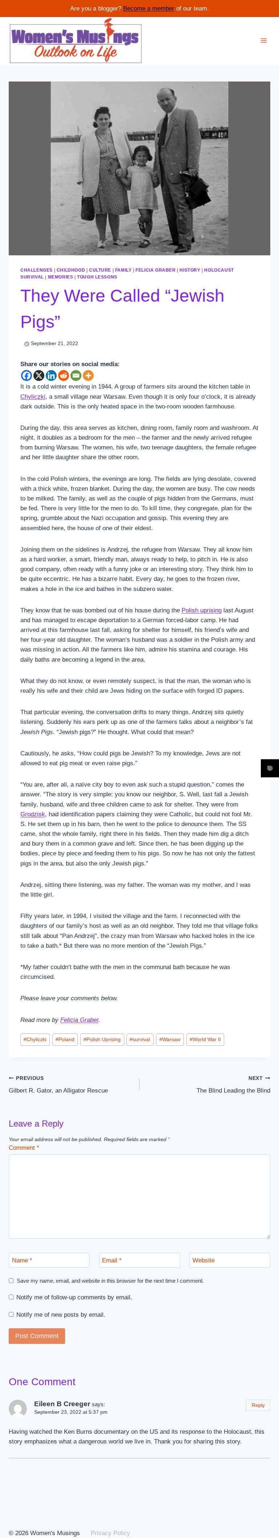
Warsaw (170, 1039)
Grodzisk (32, 814)
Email (112, 1260)
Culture (100, 270)
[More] (88, 375)
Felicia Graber (155, 270)
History (189, 270)
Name (22, 1260)
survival (140, 1039)
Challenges (36, 270)
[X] (38, 375)
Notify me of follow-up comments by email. (74, 1297)
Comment (24, 1147)
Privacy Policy (110, 1533)
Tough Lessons (97, 277)
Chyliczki (32, 396)
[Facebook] (26, 375)
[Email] (75, 375)
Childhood (71, 270)
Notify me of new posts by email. (60, 1314)
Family (123, 270)
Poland (65, 1039)
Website (204, 1260)
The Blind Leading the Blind (233, 1085)
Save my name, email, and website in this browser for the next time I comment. (110, 1281)
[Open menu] (263, 40)
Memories (60, 277)
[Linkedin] (51, 375)
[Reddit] (63, 375)
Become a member (148, 8)
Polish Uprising (102, 1039)
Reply (258, 1405)
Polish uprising (202, 610)
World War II (205, 1039)
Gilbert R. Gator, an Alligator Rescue (58, 1085)
